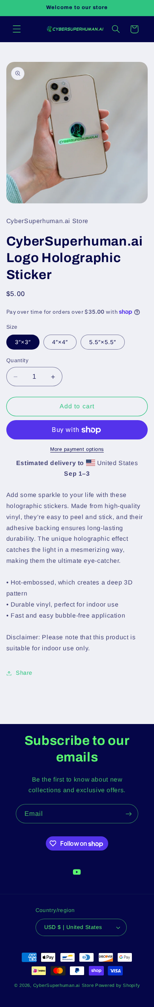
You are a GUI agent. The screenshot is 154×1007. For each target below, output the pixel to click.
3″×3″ (23, 342)
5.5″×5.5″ (102, 342)
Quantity (17, 360)
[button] (17, 29)
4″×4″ (60, 342)
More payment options (77, 449)
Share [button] (24, 673)
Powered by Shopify (117, 985)
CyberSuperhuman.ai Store (63, 985)
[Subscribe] (129, 813)
